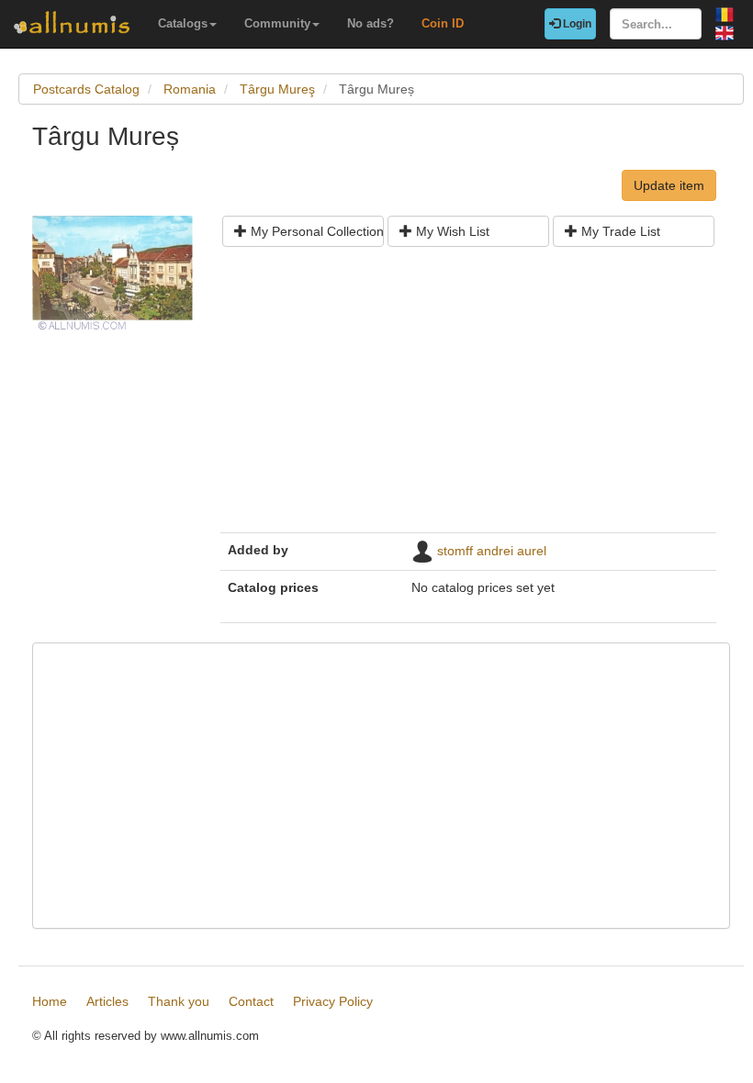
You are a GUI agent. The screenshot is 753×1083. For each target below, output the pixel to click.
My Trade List (619, 231)
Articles (107, 1001)
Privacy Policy (333, 1001)
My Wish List (450, 231)
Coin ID (442, 23)
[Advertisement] (468, 396)
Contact (251, 1001)
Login (575, 23)
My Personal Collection (315, 231)
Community (277, 23)
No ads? (370, 23)
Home (49, 1001)
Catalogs (183, 23)
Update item (669, 185)
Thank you (178, 1001)
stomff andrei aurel (491, 550)
